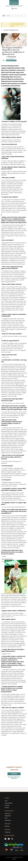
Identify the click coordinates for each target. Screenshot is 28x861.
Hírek (6, 800)
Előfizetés (7, 826)
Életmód (7, 807)
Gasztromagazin (8, 803)
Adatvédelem (8, 820)
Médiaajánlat (8, 815)
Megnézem (14, 773)
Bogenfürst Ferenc (11, 60)
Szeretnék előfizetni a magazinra (14, 777)
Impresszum (8, 813)
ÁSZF (6, 818)
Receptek (7, 805)
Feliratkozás (7, 832)
